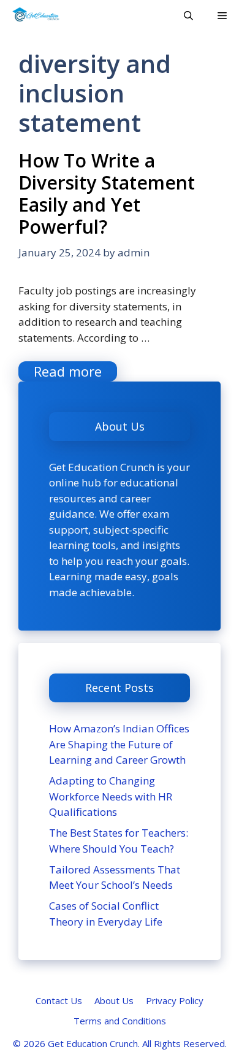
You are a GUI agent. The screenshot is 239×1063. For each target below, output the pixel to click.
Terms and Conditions (120, 1021)
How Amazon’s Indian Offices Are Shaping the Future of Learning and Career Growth (119, 744)
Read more (68, 371)
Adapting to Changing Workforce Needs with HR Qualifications (110, 796)
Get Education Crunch (93, 1043)
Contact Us (59, 1000)
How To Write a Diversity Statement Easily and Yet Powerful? (106, 193)
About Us (114, 1000)
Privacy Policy (174, 1000)
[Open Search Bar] (188, 15)
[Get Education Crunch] (36, 15)
